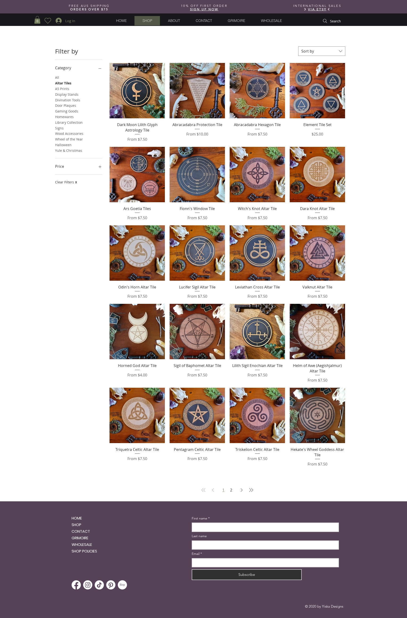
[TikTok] (99, 584)
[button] (204, 9)
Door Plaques (65, 105)
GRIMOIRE (80, 538)
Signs (59, 128)
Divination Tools (67, 100)
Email (197, 554)
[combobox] (321, 51)
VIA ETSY (317, 9)
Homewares (64, 117)
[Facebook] (76, 584)
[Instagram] (87, 584)
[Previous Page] (213, 490)
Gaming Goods (66, 111)
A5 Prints (62, 89)
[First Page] (203, 490)
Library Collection (69, 122)
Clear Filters (66, 182)
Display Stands (66, 94)
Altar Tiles (63, 83)
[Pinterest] (110, 584)
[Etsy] (122, 584)
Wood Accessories (69, 133)
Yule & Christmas (68, 150)
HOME (77, 518)
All (57, 77)
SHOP (76, 524)
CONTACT (81, 531)
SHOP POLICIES (84, 551)
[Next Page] (241, 490)
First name (201, 518)
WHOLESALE (82, 544)
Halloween (63, 145)
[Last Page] (251, 490)
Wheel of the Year (69, 139)
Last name (199, 536)
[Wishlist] (48, 20)
